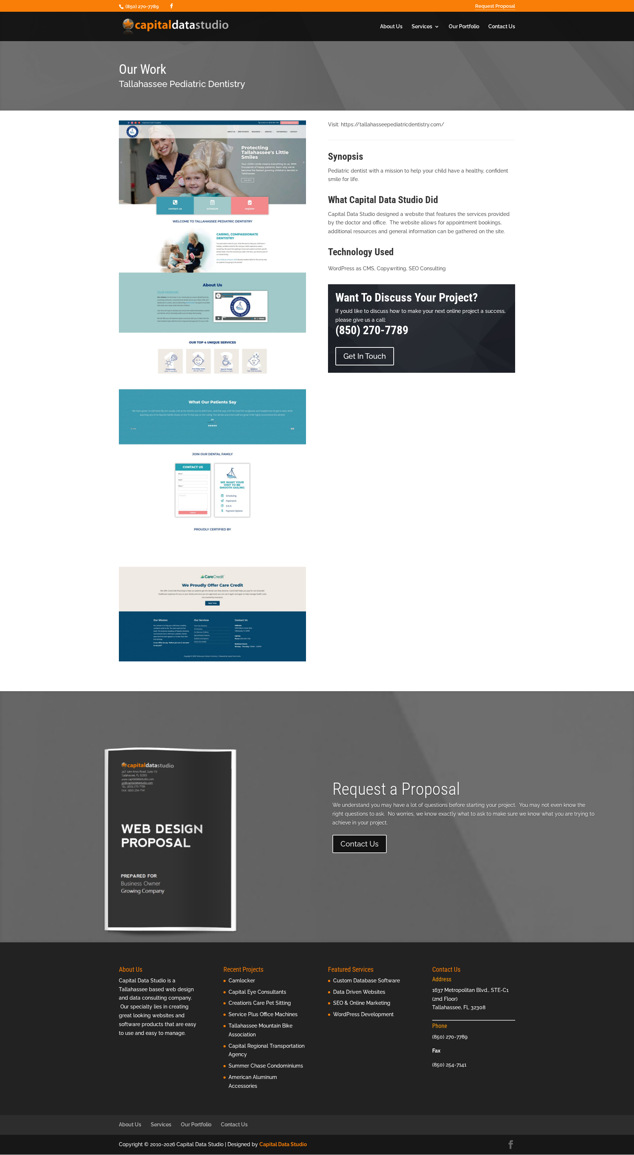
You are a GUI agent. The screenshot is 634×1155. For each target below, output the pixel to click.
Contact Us (501, 26)
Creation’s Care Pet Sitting (260, 1003)
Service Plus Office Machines (263, 1014)
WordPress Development (363, 1014)
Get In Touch (364, 356)
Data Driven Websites (359, 992)
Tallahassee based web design (156, 989)
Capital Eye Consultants (257, 992)
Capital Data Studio (283, 1144)
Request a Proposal (396, 789)
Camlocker (242, 980)
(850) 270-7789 (371, 330)
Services (422, 26)
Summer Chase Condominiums (266, 1066)
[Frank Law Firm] (212, 661)
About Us (391, 26)
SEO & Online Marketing (361, 1003)
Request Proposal (495, 6)
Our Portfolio (464, 26)
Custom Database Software (366, 980)
